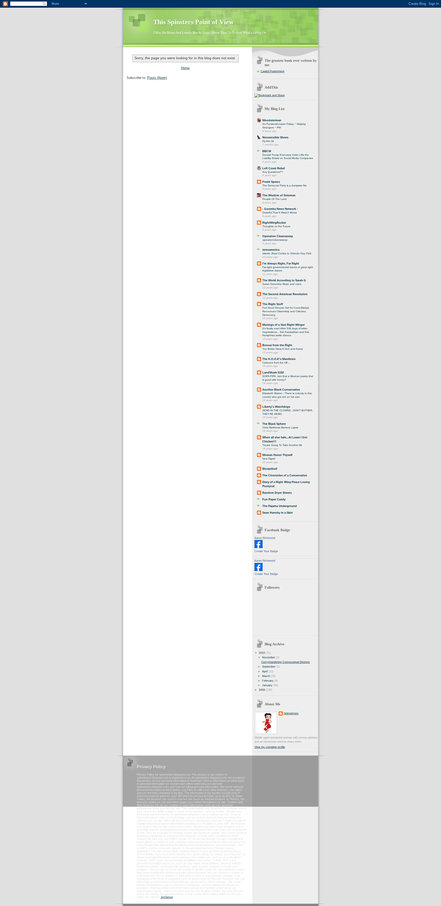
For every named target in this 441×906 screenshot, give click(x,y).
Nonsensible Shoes (275, 137)
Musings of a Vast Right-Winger (283, 324)
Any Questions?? (272, 172)
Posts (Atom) (157, 78)
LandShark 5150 (273, 372)
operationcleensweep (275, 239)
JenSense (167, 897)
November (269, 657)
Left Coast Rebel (273, 168)
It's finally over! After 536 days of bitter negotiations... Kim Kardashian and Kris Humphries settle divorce (285, 332)
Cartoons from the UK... (276, 362)
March (266, 676)
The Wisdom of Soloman (279, 195)
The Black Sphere (274, 423)
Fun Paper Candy (274, 499)
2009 (262, 689)
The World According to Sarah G (284, 280)
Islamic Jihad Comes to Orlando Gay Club (286, 253)
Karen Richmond (264, 537)
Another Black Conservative (281, 389)
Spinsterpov (291, 713)
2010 (262, 652)
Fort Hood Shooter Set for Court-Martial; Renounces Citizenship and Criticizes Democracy (285, 311)
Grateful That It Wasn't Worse (279, 212)
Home (185, 68)
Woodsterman (271, 120)
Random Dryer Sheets (277, 492)
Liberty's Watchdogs (276, 406)
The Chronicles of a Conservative (284, 475)
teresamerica (270, 249)
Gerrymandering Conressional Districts (285, 661)
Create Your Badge (266, 551)
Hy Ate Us (268, 141)
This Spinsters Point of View (193, 22)
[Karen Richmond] (258, 547)
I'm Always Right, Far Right (280, 263)
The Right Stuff (272, 304)
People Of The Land (274, 199)
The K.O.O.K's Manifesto (279, 358)
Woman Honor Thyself (277, 454)
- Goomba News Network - (280, 208)
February (268, 680)
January (267, 685)
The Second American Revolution (285, 294)
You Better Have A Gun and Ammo (282, 348)
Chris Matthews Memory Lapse (280, 427)
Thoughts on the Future (276, 226)
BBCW (266, 151)
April (265, 671)
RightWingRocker (274, 222)
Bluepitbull (269, 468)
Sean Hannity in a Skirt (277, 512)
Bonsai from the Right (277, 345)
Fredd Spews (271, 181)
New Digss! (268, 458)
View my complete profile (269, 746)
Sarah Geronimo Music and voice (281, 284)
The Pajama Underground (279, 506)
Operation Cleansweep (277, 236)
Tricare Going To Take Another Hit (282, 445)
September (269, 666)
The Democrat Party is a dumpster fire (284, 185)
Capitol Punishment (272, 71)
